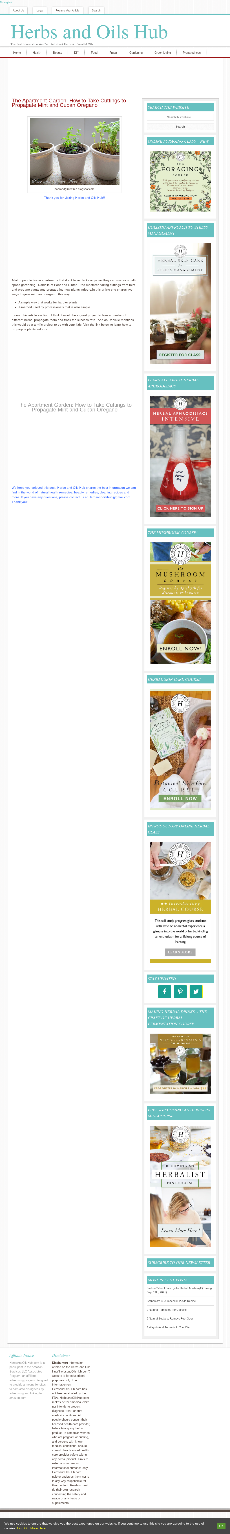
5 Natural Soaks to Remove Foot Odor (170, 1318)
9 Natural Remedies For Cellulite (167, 1309)
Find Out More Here (31, 1528)
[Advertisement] (114, 77)
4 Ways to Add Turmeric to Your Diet (168, 1327)
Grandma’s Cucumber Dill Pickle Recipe (171, 1301)
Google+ (6, 2)
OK (221, 1526)
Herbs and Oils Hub (89, 31)
